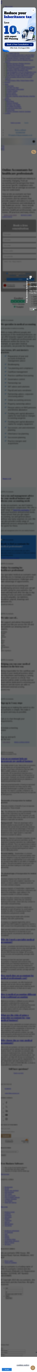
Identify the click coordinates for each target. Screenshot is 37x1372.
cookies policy (23, 1365)
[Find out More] (20, 44)
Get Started (33, 308)
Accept (7, 1369)
